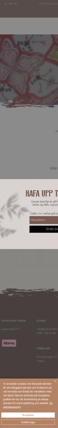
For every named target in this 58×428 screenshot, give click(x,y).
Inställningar (28, 422)
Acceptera (28, 415)
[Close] (53, 383)
